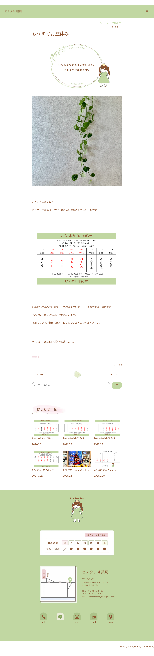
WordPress (148, 646)
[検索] (117, 385)
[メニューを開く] (147, 11)
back (42, 374)
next (112, 374)
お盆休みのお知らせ (43, 438)
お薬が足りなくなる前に (76, 469)
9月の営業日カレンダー (106, 469)
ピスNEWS (116, 23)
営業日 (35, 357)
